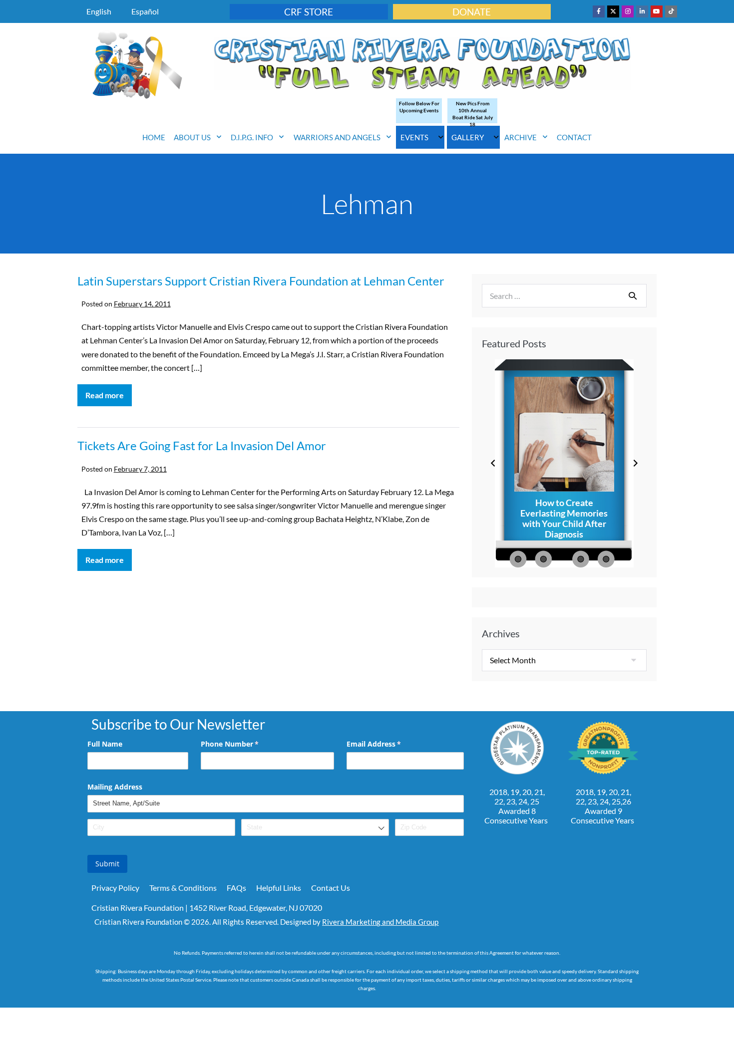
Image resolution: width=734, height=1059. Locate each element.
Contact (574, 137)
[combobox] (315, 827)
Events (414, 137)
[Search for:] (564, 295)
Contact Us (330, 887)
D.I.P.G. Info (252, 137)
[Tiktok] (671, 11)
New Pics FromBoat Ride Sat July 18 (472, 113)
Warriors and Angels (337, 137)
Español (145, 11)
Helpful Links (278, 887)
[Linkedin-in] (642, 11)
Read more (108, 392)
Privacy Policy (115, 887)
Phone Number (244, 744)
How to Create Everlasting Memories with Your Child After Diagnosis (564, 518)
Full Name (104, 744)
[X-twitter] (613, 11)
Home (153, 137)
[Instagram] (628, 11)
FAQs (236, 887)
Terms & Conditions (183, 887)
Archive (520, 137)
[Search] (633, 295)
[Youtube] (657, 11)
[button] (493, 463)
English (98, 11)
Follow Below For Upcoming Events (419, 106)
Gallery (467, 137)
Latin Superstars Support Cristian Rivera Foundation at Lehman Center (260, 280)
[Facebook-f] (599, 11)
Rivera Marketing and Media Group (380, 921)
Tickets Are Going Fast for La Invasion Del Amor (201, 445)
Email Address (388, 744)
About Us (192, 137)
